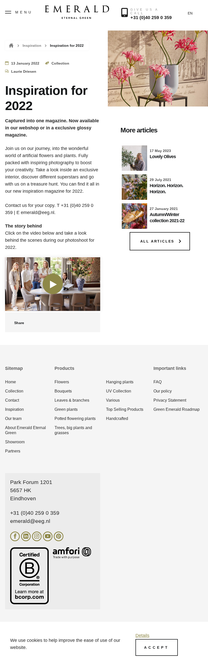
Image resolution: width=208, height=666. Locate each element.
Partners (12, 451)
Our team (13, 418)
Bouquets (63, 391)
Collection (14, 391)
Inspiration (32, 45)
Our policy (162, 391)
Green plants (66, 409)
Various (113, 400)
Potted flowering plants (75, 418)
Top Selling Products (124, 409)
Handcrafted (117, 418)
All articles (157, 241)
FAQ (157, 382)
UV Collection (118, 391)
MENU (24, 12)
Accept (156, 647)
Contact (12, 400)
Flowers (62, 382)
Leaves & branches (72, 400)
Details (142, 635)
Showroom (15, 442)
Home (11, 45)
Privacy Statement (169, 400)
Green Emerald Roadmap (176, 409)
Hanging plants (119, 382)
